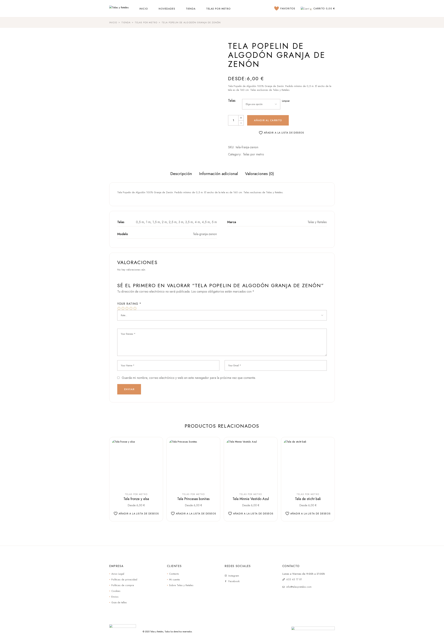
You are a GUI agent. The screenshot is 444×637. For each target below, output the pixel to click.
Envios (114, 597)
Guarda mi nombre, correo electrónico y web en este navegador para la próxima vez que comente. (189, 378)
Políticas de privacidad (124, 579)
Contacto (174, 574)
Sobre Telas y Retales (181, 585)
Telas (231, 100)
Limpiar (286, 101)
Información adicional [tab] (218, 173)
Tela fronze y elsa (136, 498)
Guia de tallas (119, 602)
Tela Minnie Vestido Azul (251, 498)
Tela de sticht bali (308, 498)
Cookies (115, 591)
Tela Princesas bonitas (193, 498)
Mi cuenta (174, 579)
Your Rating (129, 304)
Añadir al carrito (268, 120)
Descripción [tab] (181, 173)
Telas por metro (253, 154)
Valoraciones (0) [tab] (259, 173)
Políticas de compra (122, 585)
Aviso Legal (117, 574)
